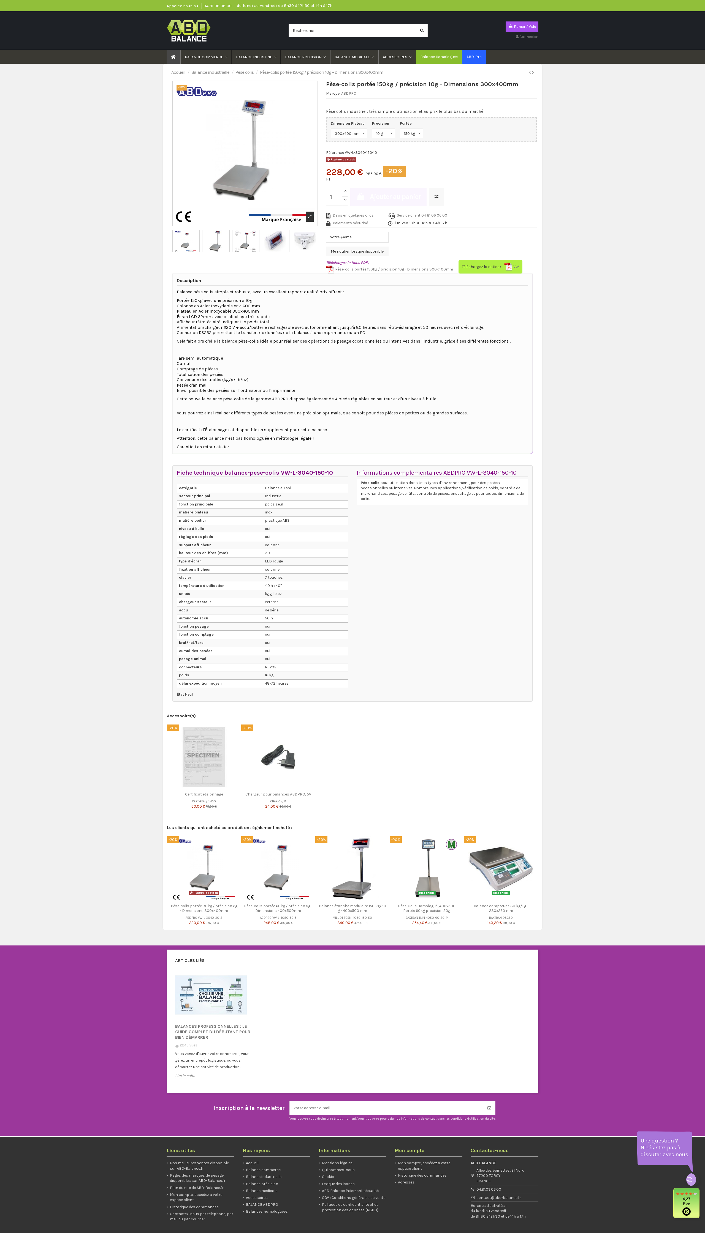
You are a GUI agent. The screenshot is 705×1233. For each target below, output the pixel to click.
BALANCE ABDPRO (262, 1204)
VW (516, 266)
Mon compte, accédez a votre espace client (196, 1197)
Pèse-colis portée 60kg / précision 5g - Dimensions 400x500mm (278, 908)
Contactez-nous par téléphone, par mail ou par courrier (201, 1217)
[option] (216, 1028)
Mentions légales (337, 1163)
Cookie (328, 1176)
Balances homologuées (267, 1211)
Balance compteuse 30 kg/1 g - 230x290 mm (501, 908)
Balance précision (262, 1184)
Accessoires (257, 1197)
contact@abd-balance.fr (498, 1197)
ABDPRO (348, 93)
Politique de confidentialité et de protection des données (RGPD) (350, 1207)
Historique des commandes (194, 1207)
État (180, 694)
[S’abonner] (489, 1108)
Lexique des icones (338, 1184)
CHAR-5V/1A (278, 801)
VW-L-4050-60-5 (284, 918)
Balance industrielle (263, 1176)
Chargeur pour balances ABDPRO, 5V (278, 794)
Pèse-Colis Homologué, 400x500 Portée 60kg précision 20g (426, 908)
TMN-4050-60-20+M (433, 918)
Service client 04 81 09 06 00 (422, 215)
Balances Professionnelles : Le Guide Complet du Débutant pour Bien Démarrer (212, 1032)
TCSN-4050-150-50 (358, 918)
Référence (335, 152)
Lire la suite (185, 1075)
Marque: (333, 93)
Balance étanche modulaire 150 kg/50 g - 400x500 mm (352, 908)
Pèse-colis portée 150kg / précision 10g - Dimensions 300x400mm (393, 269)
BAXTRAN (411, 918)
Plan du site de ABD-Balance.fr (197, 1187)
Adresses (406, 1182)
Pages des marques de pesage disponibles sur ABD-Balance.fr (198, 1178)
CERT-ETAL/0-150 (204, 801)
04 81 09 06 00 (218, 5)
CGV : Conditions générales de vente (353, 1197)
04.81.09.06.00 (488, 1189)
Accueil (252, 1163)
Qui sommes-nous (338, 1170)
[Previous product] (530, 72)
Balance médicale (261, 1190)
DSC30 (508, 918)
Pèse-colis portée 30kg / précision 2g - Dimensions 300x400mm (204, 908)
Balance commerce (263, 1170)
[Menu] (696, 1191)
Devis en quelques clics (353, 215)
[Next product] (533, 72)
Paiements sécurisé (350, 223)
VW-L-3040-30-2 (210, 918)
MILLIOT (338, 918)
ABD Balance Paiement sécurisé (350, 1190)
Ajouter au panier (395, 197)
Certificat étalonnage (204, 794)
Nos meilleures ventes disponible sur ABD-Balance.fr (199, 1166)
